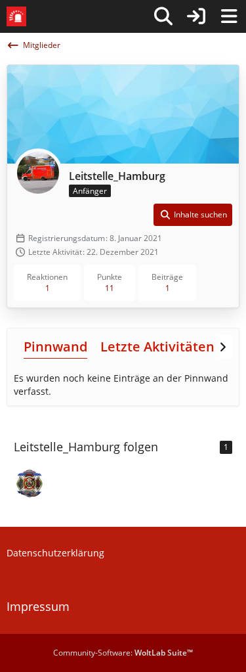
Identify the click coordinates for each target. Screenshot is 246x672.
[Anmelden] (196, 16)
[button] (193, 215)
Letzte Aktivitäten (157, 346)
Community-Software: (123, 652)
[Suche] (163, 16)
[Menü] (229, 16)
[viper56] (29, 483)
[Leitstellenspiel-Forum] (16, 16)
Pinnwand (55, 346)
